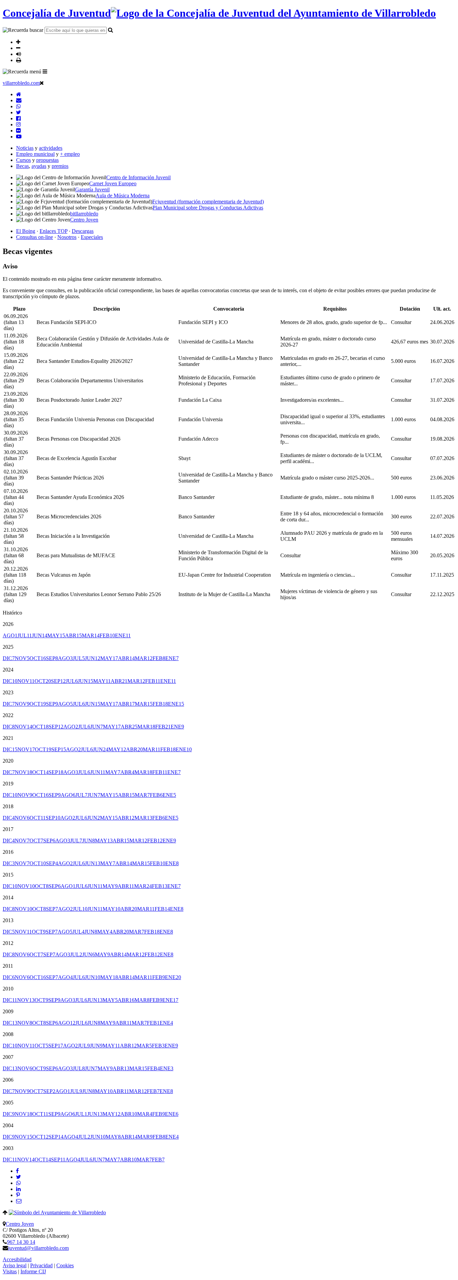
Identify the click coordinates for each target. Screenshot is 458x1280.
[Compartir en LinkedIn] (18, 1189)
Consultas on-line (34, 237)
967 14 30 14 (21, 1242)
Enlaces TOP (53, 231)
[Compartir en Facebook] (17, 1171)
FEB (107, 635)
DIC (9, 658)
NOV (22, 658)
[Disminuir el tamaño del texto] (18, 48)
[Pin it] (18, 1195)
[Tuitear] (18, 1177)
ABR (73, 635)
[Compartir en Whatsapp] (18, 1183)
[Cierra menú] (42, 82)
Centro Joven (20, 1224)
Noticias (25, 148)
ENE (123, 635)
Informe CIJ (33, 1271)
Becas (22, 166)
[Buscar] (110, 30)
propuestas (47, 160)
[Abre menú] (45, 71)
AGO (10, 635)
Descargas (83, 231)
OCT (38, 658)
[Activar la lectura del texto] (18, 54)
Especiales (92, 237)
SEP (52, 658)
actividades (50, 148)
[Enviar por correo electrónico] (18, 1201)
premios (60, 166)
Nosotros (66, 237)
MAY (56, 635)
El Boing (25, 231)
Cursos (23, 160)
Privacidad (41, 1265)
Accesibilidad (17, 1259)
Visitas (10, 1271)
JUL (24, 635)
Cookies (65, 1265)
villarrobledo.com (21, 83)
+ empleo (70, 154)
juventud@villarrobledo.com (38, 1248)
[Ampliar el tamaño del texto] (18, 42)
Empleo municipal (35, 154)
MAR (91, 635)
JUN (39, 635)
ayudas (39, 166)
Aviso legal (14, 1265)
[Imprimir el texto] (18, 60)
